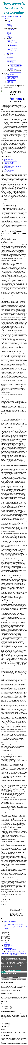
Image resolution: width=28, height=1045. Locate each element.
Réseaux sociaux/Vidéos (6, 979)
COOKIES (3, 971)
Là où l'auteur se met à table (10, 161)
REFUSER (18, 970)
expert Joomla (23, 953)
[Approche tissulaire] (11, 16)
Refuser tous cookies (17, 1043)
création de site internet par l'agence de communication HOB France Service (13, 952)
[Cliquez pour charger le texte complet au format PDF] (16, 98)
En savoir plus (16, 966)
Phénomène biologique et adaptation (12, 166)
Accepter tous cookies (6, 1043)
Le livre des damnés (8, 159)
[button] (8, 20)
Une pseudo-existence (9, 170)
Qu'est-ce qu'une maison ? (10, 162)
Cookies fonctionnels (5, 977)
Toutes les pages (7, 171)
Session (23, 979)
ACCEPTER (12, 970)
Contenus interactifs (16, 977)
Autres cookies (16, 979)
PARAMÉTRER (4, 970)
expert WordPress (14, 954)
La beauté (6, 165)
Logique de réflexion (8, 167)
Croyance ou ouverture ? (9, 169)
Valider (24, 1043)
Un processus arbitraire (9, 163)
